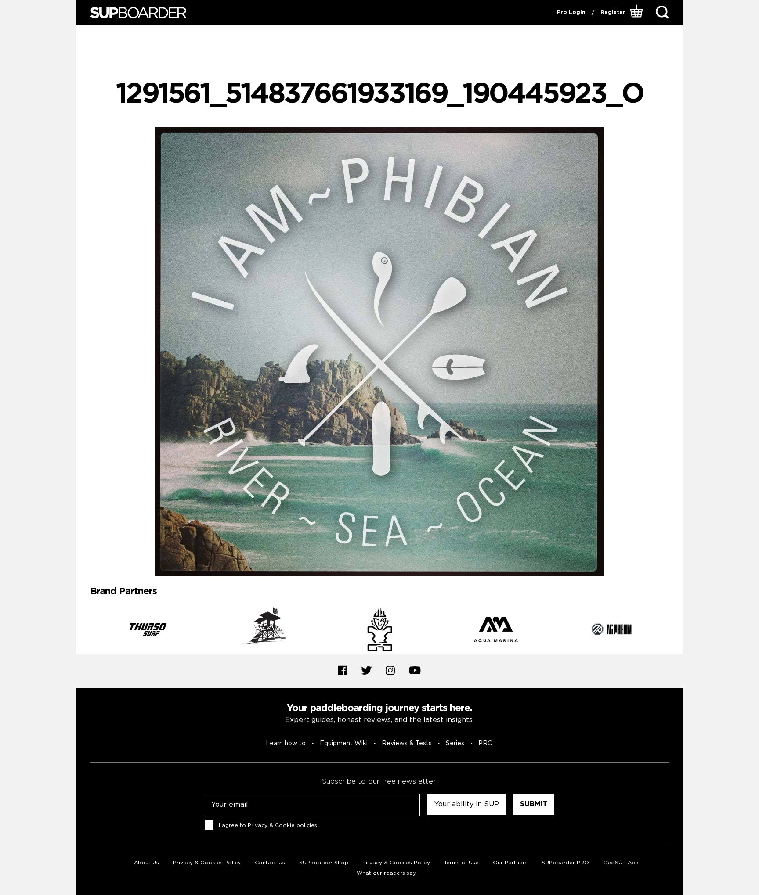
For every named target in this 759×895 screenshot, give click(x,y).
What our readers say (386, 873)
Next (675, 630)
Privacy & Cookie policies (282, 825)
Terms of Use (461, 862)
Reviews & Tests (407, 743)
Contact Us (270, 862)
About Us (146, 862)
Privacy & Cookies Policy (207, 862)
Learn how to (286, 743)
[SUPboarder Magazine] (138, 13)
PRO (485, 743)
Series (455, 743)
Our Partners (510, 862)
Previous (83, 630)
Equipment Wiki (344, 743)
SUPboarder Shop (323, 862)
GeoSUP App (621, 862)
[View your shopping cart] (637, 12)
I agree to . (268, 825)
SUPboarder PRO (565, 862)
